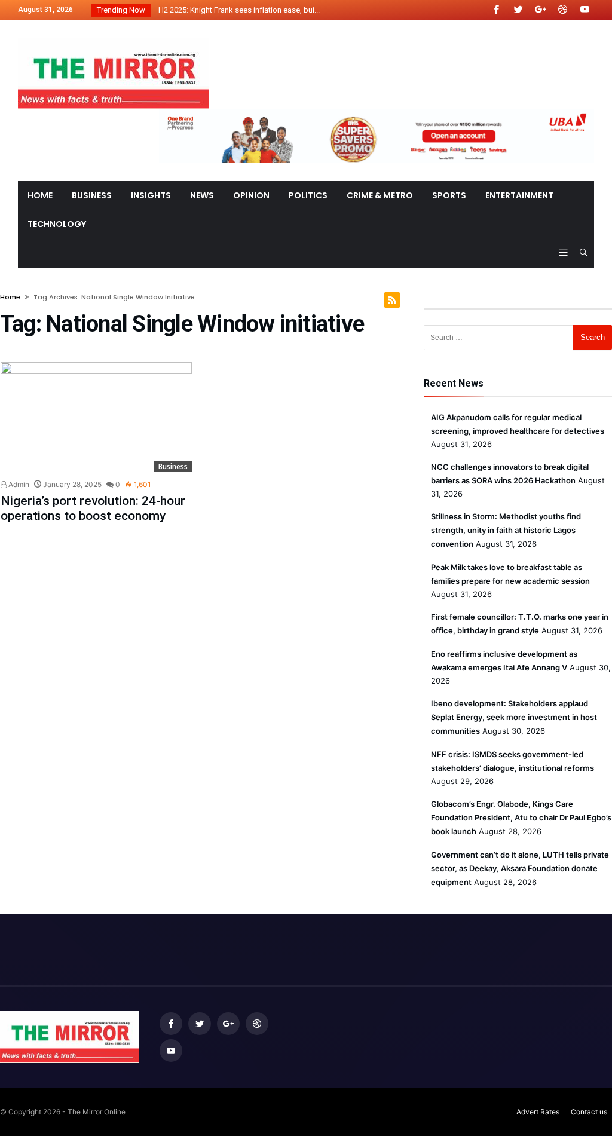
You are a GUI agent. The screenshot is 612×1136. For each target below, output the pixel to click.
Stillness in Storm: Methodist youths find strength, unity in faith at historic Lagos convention (506, 530)
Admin (18, 484)
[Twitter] (518, 10)
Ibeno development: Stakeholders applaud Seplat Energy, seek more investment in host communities (514, 717)
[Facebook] (496, 10)
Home (10, 297)
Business (173, 466)
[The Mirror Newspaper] (113, 37)
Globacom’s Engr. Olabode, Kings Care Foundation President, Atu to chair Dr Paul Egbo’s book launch (521, 817)
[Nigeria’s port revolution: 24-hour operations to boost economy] (96, 417)
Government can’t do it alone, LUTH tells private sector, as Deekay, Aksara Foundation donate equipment (520, 868)
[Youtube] (584, 10)
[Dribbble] (562, 10)
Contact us (589, 1111)
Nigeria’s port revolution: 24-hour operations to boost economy (93, 508)
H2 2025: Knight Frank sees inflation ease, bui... (236, 9)
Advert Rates (537, 1111)
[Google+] (540, 10)
